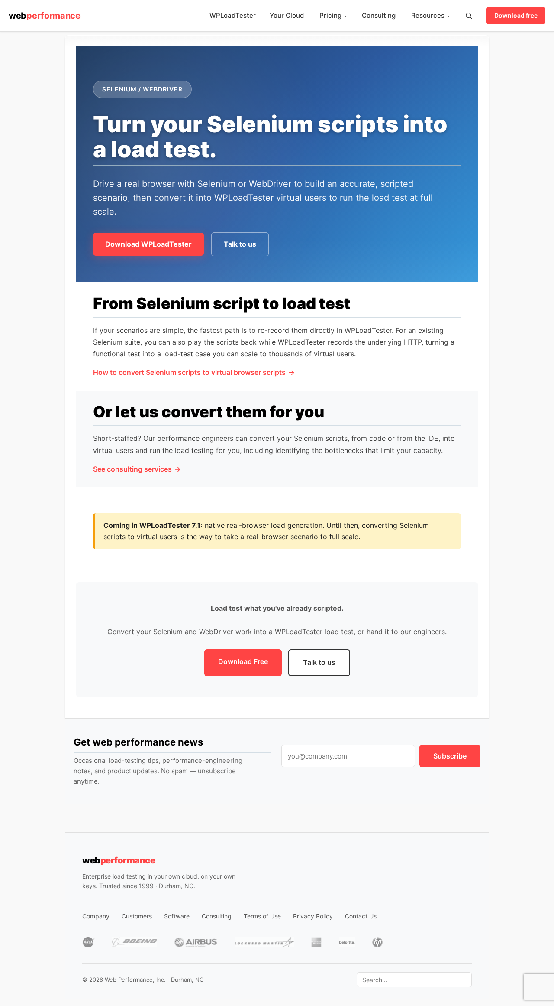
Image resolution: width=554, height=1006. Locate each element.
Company (96, 916)
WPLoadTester (232, 15)
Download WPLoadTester (148, 244)
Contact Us (361, 916)
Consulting (379, 15)
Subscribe (450, 756)
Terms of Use (262, 916)
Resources (430, 15)
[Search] (469, 16)
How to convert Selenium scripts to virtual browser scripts (189, 372)
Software (177, 916)
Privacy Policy (313, 916)
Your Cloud (287, 15)
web (45, 15)
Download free (516, 15)
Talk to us (240, 244)
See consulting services (132, 469)
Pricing (332, 15)
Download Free (243, 661)
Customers (137, 916)
